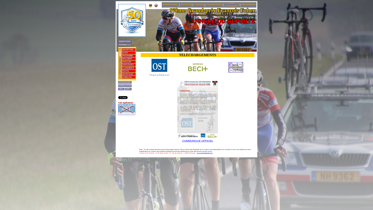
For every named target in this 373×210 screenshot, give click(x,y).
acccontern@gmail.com (204, 153)
